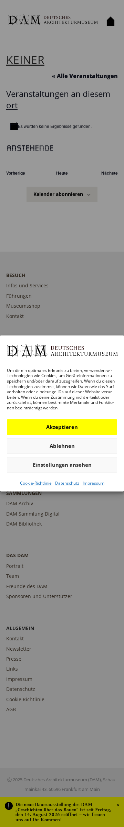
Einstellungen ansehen (62, 464)
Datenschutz (67, 483)
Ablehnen (62, 445)
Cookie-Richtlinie (36, 483)
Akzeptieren (62, 426)
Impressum (93, 483)
